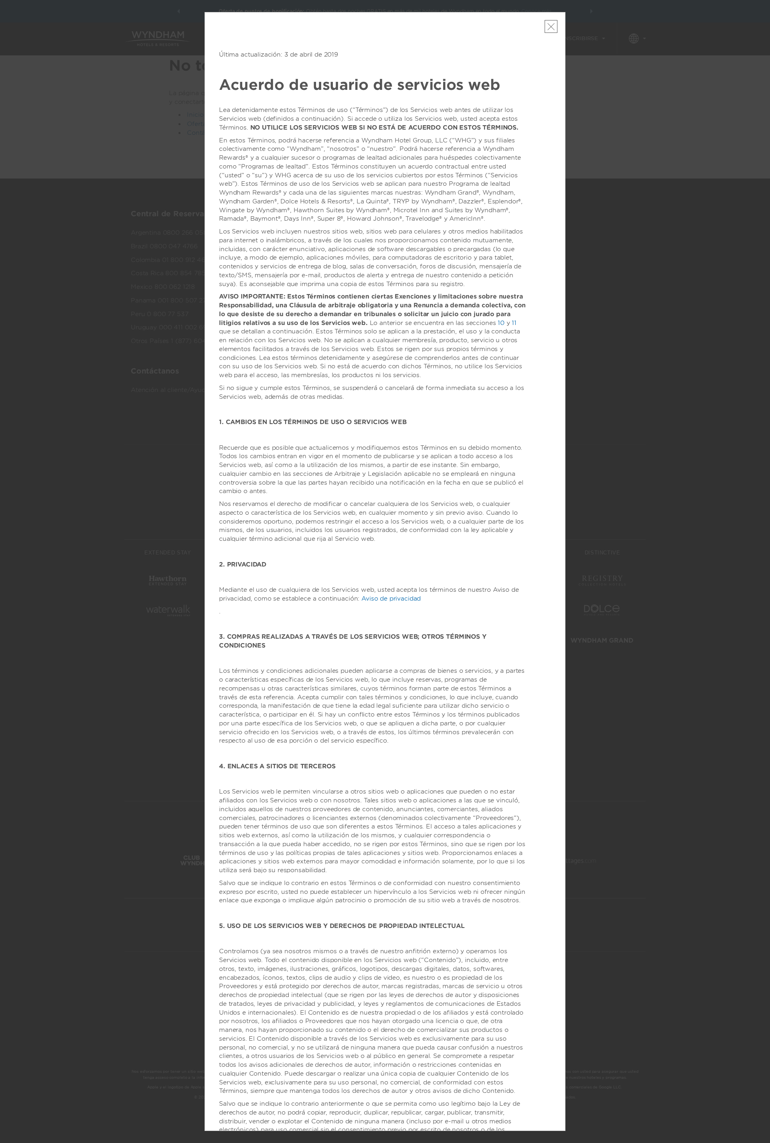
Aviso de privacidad (391, 598)
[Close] (551, 26)
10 (501, 323)
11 (514, 323)
